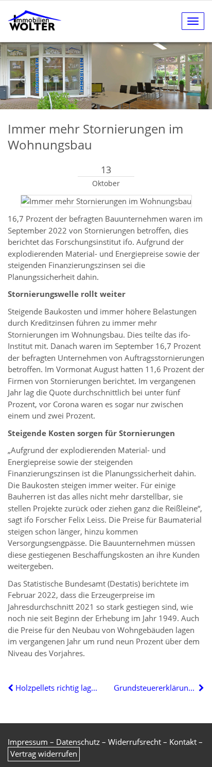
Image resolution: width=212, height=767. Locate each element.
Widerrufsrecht (134, 742)
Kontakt (183, 742)
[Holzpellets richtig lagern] (11, 687)
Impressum (28, 742)
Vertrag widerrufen (43, 753)
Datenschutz (78, 742)
